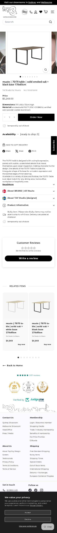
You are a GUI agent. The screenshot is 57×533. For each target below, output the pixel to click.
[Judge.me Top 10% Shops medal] (28, 387)
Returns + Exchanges (39, 473)
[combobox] (28, 22)
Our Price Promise (37, 437)
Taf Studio (7, 90)
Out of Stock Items (37, 465)
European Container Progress (42, 476)
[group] (15, 322)
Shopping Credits (37, 426)
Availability (20, 134)
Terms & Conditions (10, 465)
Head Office (7, 430)
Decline (28, 519)
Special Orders (36, 462)
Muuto (18, 90)
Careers (5, 455)
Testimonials (7, 458)
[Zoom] (45, 69)
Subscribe (53, 145)
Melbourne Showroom (11, 426)
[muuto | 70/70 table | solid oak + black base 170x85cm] (41, 305)
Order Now (36, 117)
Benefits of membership (40, 433)
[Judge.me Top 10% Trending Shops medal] (42, 387)
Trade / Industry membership (42, 430)
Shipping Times (36, 458)
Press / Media (7, 433)
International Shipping (39, 469)
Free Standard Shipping (40, 451)
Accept (28, 512)
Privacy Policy (8, 462)
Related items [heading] (18, 286)
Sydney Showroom (10, 423)
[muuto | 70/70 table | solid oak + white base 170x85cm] (15, 305)
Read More (8, 184)
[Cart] (45, 12)
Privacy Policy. (36, 505)
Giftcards (33, 440)
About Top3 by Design (11, 451)
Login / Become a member (41, 423)
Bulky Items (35, 455)
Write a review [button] (28, 258)
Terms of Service (9, 469)
